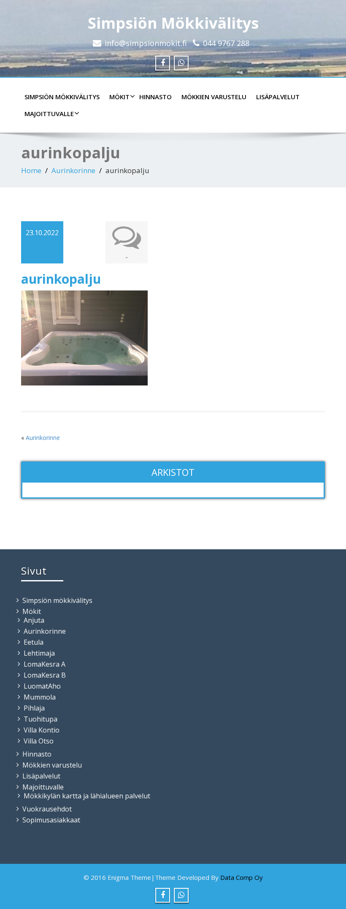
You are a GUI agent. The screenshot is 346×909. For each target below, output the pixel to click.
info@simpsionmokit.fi (146, 43)
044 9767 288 (226, 43)
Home (31, 170)
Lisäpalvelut (278, 96)
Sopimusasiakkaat (51, 820)
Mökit (119, 96)
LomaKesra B (45, 675)
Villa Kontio (41, 730)
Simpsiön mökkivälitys (62, 96)
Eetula (33, 642)
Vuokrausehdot (47, 809)
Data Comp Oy (241, 877)
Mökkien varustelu (213, 96)
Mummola (40, 697)
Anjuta (34, 620)
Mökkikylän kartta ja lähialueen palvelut (87, 795)
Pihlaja (34, 708)
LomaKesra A (44, 664)
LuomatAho (42, 686)
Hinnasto (155, 96)
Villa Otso (39, 741)
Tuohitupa (40, 719)
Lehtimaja (39, 653)
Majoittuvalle (49, 113)
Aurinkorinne (73, 170)
